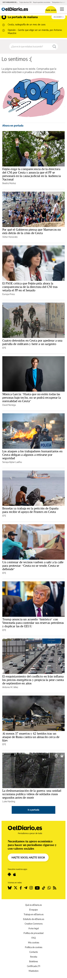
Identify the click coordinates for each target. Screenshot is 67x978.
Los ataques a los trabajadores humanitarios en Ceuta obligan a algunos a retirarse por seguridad (32, 454)
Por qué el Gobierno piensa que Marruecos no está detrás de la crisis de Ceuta (31, 231)
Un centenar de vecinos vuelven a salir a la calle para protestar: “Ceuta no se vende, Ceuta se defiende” (32, 565)
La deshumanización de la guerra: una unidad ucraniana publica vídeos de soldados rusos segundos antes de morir (31, 794)
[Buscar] (54, 46)
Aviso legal (33, 928)
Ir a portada (33, 809)
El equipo (33, 909)
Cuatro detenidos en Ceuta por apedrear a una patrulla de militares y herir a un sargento (32, 342)
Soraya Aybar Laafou (12, 462)
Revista (33, 956)
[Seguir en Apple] (14, 874)
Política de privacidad (33, 933)
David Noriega (9, 405)
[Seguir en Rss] (54, 888)
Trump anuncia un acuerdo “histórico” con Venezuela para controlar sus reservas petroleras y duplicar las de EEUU (33, 622)
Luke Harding (8, 801)
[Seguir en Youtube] (37, 888)
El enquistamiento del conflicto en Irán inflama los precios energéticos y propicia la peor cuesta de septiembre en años (33, 679)
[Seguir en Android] (9, 874)
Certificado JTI (33, 966)
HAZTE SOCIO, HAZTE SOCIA (28, 857)
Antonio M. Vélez (10, 687)
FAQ (33, 937)
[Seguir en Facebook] (21, 888)
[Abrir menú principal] (62, 9)
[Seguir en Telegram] (25, 888)
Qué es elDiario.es (33, 905)
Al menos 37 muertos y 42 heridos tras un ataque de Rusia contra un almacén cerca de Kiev (30, 737)
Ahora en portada (12, 125)
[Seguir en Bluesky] (10, 888)
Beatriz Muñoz (9, 183)
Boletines (33, 961)
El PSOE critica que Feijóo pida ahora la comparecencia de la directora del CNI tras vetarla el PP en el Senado (29, 286)
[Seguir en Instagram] (31, 888)
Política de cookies (33, 947)
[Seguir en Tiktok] (43, 888)
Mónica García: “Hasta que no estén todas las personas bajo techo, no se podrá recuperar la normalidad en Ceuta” (31, 397)
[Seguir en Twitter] (15, 888)
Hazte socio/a (51, 10)
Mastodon (33, 971)
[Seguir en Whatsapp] (49, 888)
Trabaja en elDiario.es (33, 914)
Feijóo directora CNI (25, 2)
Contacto (33, 952)
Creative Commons (34, 923)
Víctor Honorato (10, 237)
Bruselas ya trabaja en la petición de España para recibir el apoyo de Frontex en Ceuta (30, 510)
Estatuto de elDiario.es (33, 919)
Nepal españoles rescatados (41, 2)
